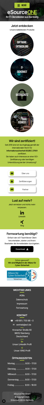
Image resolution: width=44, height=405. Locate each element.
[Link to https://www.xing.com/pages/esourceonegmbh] (22, 348)
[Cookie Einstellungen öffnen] (4, 402)
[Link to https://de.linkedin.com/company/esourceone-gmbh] (22, 342)
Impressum (22, 303)
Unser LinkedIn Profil (22, 344)
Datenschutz (22, 299)
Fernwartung (22, 308)
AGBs (22, 295)
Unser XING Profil (22, 350)
